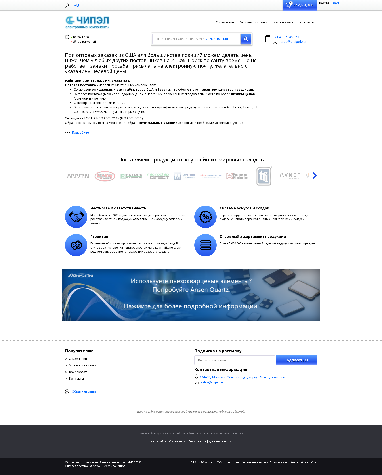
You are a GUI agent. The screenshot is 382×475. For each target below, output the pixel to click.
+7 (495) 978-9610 (287, 36)
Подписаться (296, 360)
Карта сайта (158, 441)
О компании (177, 441)
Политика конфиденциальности (209, 441)
